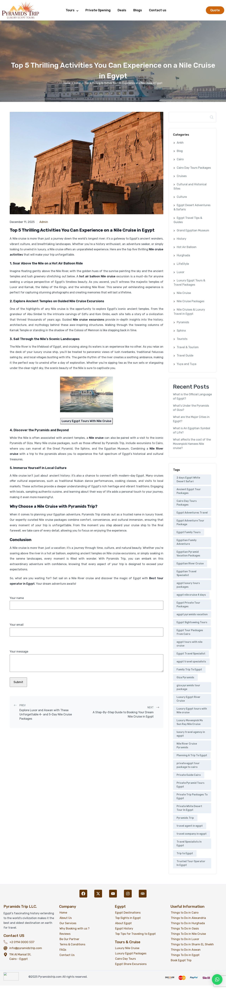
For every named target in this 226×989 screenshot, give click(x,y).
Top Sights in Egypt (128, 918)
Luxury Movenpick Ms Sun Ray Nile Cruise (190, 722)
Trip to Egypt (185, 853)
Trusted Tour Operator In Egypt (191, 863)
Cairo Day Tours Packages (194, 167)
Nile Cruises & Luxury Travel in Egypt (189, 311)
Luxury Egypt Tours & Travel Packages (189, 282)
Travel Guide (185, 355)
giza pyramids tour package (188, 687)
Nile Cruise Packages (190, 301)
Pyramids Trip (185, 817)
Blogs (137, 10)
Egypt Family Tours (189, 532)
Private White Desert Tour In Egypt (189, 808)
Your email (16, 624)
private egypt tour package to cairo (188, 765)
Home (67, 83)
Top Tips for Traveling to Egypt (135, 933)
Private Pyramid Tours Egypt (190, 784)
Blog (180, 151)
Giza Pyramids (185, 677)
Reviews (65, 933)
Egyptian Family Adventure (187, 542)
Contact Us (67, 955)
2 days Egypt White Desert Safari (188, 479)
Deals (122, 10)
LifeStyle (183, 263)
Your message (19, 651)
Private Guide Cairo (189, 775)
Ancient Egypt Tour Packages (189, 491)
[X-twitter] (98, 894)
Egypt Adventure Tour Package (190, 522)
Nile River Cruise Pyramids (187, 745)
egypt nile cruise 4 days (191, 594)
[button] (217, 979)
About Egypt (123, 923)
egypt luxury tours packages (188, 585)
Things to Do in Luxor (185, 939)
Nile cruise (96, 437)
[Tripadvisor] (143, 894)
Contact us (157, 10)
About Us (66, 918)
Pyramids (183, 322)
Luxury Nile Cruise (127, 948)
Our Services (68, 923)
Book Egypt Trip (181, 960)
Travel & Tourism (188, 347)
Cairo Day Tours (125, 958)
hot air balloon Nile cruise (97, 276)
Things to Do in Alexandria (188, 918)
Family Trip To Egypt (189, 669)
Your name (17, 598)
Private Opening (98, 10)
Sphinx (181, 330)
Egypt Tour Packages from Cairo (190, 632)
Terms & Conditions (72, 944)
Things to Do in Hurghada (188, 923)
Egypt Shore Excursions (131, 964)
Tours (70, 10)
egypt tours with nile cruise (189, 643)
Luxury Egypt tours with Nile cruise (192, 710)
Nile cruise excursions (88, 319)
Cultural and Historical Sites (190, 186)
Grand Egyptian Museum (193, 230)
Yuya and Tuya (186, 364)
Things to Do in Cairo (184, 912)
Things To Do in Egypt (185, 955)
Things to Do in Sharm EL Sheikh (192, 944)
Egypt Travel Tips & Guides (188, 220)
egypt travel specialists (191, 661)
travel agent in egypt (190, 825)
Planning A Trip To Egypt (192, 755)
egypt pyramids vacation (192, 614)
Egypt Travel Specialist (191, 653)
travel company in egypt (192, 833)
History (181, 238)
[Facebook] (83, 894)
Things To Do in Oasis (185, 928)
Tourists (182, 339)
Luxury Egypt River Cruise (188, 699)
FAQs (63, 949)
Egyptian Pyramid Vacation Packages (188, 553)
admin (43, 222)
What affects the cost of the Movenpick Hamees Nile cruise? (192, 444)
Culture (182, 197)
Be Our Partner (69, 939)
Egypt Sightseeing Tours (192, 622)
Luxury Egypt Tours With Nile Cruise (86, 421)
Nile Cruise (184, 293)
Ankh (180, 142)
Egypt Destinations (128, 912)
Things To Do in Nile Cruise (188, 933)
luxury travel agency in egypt (191, 734)
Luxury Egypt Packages (130, 953)
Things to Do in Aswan (186, 949)
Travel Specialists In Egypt (189, 843)
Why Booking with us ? (75, 928)
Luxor (77, 83)
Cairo (180, 159)
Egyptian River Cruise (190, 563)
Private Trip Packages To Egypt (192, 796)
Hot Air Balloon (187, 247)
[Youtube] (113, 894)
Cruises (182, 176)
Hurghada (183, 255)
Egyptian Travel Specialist (186, 573)
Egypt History (124, 928)
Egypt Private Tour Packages (188, 604)
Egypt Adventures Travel (192, 512)
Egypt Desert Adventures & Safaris (192, 207)
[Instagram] (128, 894)
